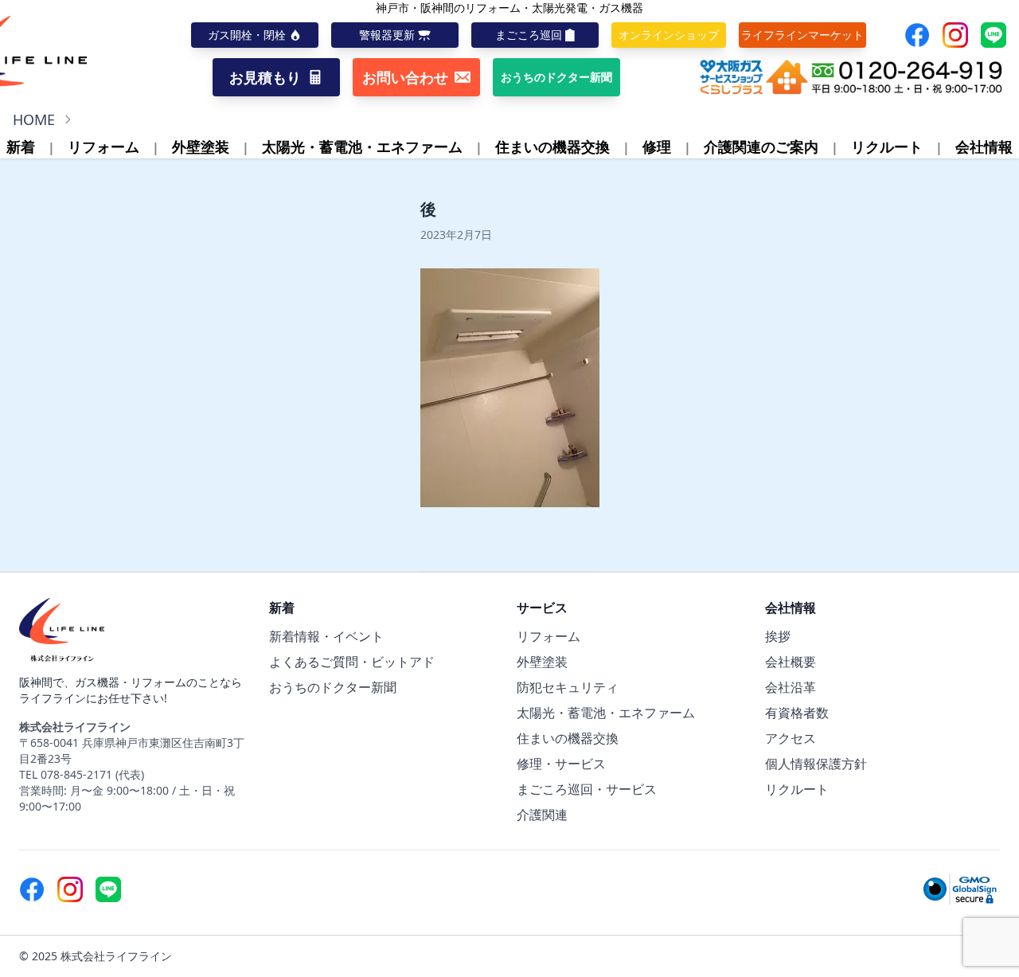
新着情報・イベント (326, 636)
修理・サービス (561, 763)
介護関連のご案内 (761, 146)
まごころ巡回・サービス (587, 789)
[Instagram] (955, 35)
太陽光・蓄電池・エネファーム (362, 146)
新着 (20, 146)
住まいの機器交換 (552, 146)
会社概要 (790, 661)
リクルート (887, 146)
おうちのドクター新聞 (332, 687)
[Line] (993, 35)
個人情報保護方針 (816, 763)
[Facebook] (917, 35)
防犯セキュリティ (568, 687)
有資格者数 (797, 712)
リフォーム (103, 146)
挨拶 (778, 636)
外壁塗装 (200, 146)
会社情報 (984, 146)
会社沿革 (790, 687)
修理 (656, 146)
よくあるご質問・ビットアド (352, 661)
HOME (34, 119)
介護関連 (542, 814)
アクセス (790, 738)
